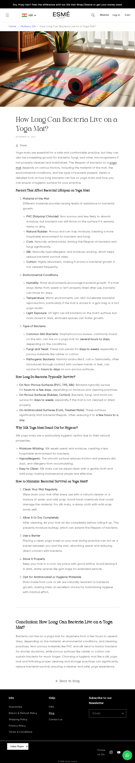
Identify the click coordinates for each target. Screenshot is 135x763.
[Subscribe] (122, 713)
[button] (7, 15)
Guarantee (15, 707)
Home (12, 26)
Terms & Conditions (20, 732)
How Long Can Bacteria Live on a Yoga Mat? (68, 26)
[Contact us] (127, 755)
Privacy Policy (17, 726)
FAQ (51, 707)
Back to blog (70, 681)
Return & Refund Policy (23, 713)
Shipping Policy (18, 719)
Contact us (55, 719)
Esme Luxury (71, 761)
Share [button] (23, 145)
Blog (51, 713)
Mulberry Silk (28, 26)
